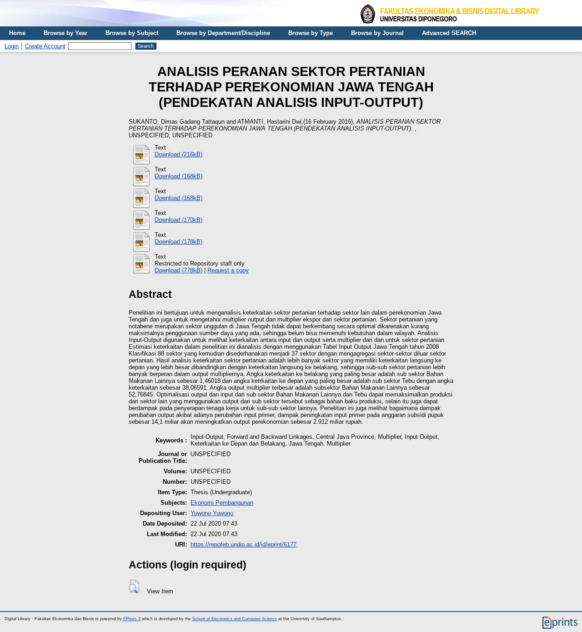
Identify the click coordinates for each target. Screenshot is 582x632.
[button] (134, 586)
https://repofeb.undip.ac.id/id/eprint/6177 (243, 544)
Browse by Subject (131, 33)
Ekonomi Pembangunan (222, 502)
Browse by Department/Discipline (223, 33)
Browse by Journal (377, 33)
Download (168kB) (178, 176)
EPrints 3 (131, 619)
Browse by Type (310, 33)
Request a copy (228, 270)
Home (17, 33)
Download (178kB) (178, 241)
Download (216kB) (178, 154)
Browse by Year (65, 33)
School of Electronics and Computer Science (234, 619)
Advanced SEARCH (449, 33)
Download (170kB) (178, 219)
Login (12, 46)
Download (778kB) (178, 270)
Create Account (45, 46)
